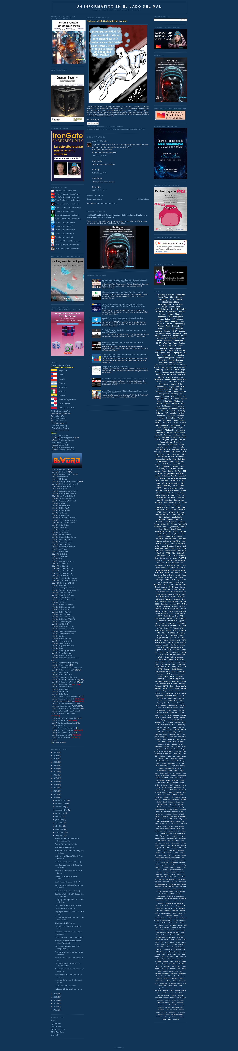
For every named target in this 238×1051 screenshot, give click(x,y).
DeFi (184, 585)
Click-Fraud (182, 664)
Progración (159, 949)
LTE (171, 790)
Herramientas (180, 372)
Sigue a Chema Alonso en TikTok (67, 204)
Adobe (164, 633)
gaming (174, 440)
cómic (173, 495)
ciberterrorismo (161, 621)
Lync (184, 927)
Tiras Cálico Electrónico (68, 580)
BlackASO (165, 778)
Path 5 (172, 548)
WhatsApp (167, 343)
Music (184, 650)
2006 (55, 1010)
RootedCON (171, 763)
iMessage (159, 674)
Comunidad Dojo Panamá (66, 400)
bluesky (175, 980)
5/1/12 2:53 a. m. (99, 173)
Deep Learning (166, 367)
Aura (175, 343)
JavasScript (182, 920)
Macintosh (174, 758)
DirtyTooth (160, 553)
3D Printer (171, 568)
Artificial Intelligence (175, 316)
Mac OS (171, 930)
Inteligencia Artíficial (172, 918)
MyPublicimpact (56, 1026)
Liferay (180, 925)
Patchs (179, 734)
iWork (169, 717)
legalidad (174, 478)
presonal (181, 1009)
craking (156, 983)
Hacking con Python (66, 655)
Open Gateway (176, 529)
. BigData (166, 874)
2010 (55, 997)
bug (156, 353)
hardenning (158, 997)
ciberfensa (173, 860)
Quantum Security (65, 474)
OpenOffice (182, 539)
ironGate (167, 1002)
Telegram (165, 440)
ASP (158, 698)
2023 (55, 762)
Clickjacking (174, 635)
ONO (184, 939)
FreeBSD (160, 903)
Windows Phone (173, 643)
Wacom (165, 971)
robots (157, 464)
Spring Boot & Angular (66, 595)
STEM (162, 956)
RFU (184, 949)
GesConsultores (169, 905)
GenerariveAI (169, 903)
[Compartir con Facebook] (95, 123)
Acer (179, 877)
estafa (180, 985)
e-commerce (180, 543)
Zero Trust (175, 765)
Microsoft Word (167, 708)
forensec (183, 990)
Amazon (173, 437)
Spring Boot (63, 585)
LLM (173, 319)
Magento (163, 705)
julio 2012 (59, 816)
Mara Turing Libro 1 (65, 544)
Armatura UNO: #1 (66, 576)
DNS (173, 396)
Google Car (158, 753)
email (176, 659)
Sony (164, 739)
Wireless (158, 423)
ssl (163, 464)
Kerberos (169, 732)
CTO (173, 724)
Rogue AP (159, 712)
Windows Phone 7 (173, 976)
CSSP (174, 889)
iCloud (164, 717)
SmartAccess (172, 959)
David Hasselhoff (174, 594)
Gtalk (158, 787)
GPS (163, 411)
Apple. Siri (174, 881)
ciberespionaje (163, 394)
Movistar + (175, 403)
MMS (166, 930)
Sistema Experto (161, 959)
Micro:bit (178, 792)
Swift (163, 852)
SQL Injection (180, 350)
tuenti (183, 541)
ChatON (158, 891)
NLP (173, 840)
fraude (179, 362)
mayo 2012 (59, 823)
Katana (170, 922)
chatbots (182, 556)
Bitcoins (175, 389)
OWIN (166, 942)
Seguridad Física (164, 389)
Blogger (178, 546)
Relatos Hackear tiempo (67, 537)
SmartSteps (172, 850)
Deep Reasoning (161, 587)
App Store (162, 623)
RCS (169, 845)
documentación (161, 498)
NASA (166, 939)
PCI (164, 794)
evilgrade (181, 814)
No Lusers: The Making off (64, 847)
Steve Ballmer (173, 963)
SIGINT (169, 954)
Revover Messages (174, 951)
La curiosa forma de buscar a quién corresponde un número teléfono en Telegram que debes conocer (123, 319)
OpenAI (180, 418)
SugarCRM (182, 963)
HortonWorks (158, 831)
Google (164, 307)
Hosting (168, 756)
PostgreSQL (164, 736)
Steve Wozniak (175, 640)
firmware (177, 990)
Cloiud (171, 891)
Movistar (182, 367)
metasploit (166, 355)
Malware (178, 314)
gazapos (166, 995)
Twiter (178, 966)
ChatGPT (174, 338)
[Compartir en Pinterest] (97, 123)
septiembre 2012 (61, 810)
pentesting (162, 300)
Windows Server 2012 (66, 699)
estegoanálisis (173, 601)
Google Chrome (163, 403)
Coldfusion (178, 751)
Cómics (159, 341)
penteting (183, 816)
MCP (175, 790)
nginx (156, 773)
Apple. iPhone (182, 881)
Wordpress (161, 416)
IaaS (157, 833)
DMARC (166, 727)
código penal (164, 862)
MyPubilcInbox (160, 710)
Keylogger (163, 836)
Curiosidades (176, 297)
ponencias (169, 1009)
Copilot (170, 700)
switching (166, 746)
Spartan (158, 963)
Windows (160, 324)
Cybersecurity (174, 527)
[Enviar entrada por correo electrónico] (123, 126)
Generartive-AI (178, 903)
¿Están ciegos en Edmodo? (65, 908)
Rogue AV (158, 848)
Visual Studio (174, 609)
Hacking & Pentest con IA (68, 482)
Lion (178, 650)
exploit (173, 384)
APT (178, 454)
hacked (169, 432)
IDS (175, 638)
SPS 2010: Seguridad (65, 730)
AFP (170, 819)
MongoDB (159, 734)
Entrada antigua (143, 199)
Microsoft (162, 345)
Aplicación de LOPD (65, 735)
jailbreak (159, 413)
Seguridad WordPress (66, 634)
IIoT (185, 913)
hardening (162, 316)
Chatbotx (165, 891)
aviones (161, 768)
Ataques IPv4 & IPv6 (66, 447)
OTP (156, 572)
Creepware (175, 780)
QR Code (182, 710)
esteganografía (169, 473)
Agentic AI (182, 514)
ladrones (174, 744)
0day (165, 534)
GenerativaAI (159, 905)
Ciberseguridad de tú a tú (67, 520)
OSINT (61, 559)
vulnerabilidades (168, 546)
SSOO (165, 850)
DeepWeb (164, 604)
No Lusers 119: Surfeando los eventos (68, 989)
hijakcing (172, 997)
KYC (156, 836)
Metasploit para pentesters (71, 696)
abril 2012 (59, 826)
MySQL (182, 413)
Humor (113, 129)
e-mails (159, 534)
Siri (178, 512)
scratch (182, 674)
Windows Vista (168, 372)
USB (156, 551)
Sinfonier (172, 512)
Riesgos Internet (64, 597)
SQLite (174, 589)
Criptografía (177, 353)
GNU (164, 650)
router (184, 773)
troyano (173, 514)
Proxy (172, 461)
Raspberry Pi (63, 556)
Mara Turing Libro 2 (65, 542)
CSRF (176, 577)
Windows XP (170, 430)
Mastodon (157, 640)
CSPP (163, 560)
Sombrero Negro (64, 530)
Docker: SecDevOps (66, 605)
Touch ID (182, 852)
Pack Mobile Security (59, 426)
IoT (184, 396)
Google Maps (159, 667)
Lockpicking (175, 836)
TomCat (176, 852)
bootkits (158, 717)
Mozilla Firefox (177, 517)
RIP (161, 951)
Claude (184, 452)
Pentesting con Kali (67, 438)
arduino (166, 541)
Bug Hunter (63, 469)
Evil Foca (178, 471)
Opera (173, 597)
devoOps (182, 862)
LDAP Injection (162, 461)
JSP (163, 732)
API (179, 502)
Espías (157, 785)
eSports (175, 814)
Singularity (171, 802)
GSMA (160, 616)
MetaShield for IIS (172, 838)
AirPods (163, 698)
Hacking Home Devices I (68, 494)
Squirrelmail (180, 850)
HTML (159, 512)
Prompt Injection (166, 442)
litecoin (181, 744)
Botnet (176, 490)
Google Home (173, 587)
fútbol (182, 659)
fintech (171, 990)
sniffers (157, 546)
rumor (167, 1014)
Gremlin (163, 683)
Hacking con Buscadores (67, 723)
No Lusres (178, 939)
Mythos (169, 710)
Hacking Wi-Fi (64, 551)
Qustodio (163, 845)
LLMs (168, 333)
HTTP (158, 440)
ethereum (171, 498)
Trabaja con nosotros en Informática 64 (69, 937)
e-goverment (172, 488)
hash (175, 770)
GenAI (166, 321)
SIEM (163, 954)
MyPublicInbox (56, 1024)
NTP (184, 792)
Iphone (159, 321)
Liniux (161, 927)
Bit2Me (170, 471)
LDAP (168, 454)
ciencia (157, 693)
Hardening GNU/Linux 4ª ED (69, 680)
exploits (160, 447)
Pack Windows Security (60, 428)
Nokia (177, 840)
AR (165, 877)
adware (162, 478)
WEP (169, 855)
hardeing (180, 995)
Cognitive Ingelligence (176, 679)
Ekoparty (61, 383)
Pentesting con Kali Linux (68, 677)
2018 (55, 778)
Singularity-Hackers (58, 1029)
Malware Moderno (65, 535)
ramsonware (181, 1012)
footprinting (167, 485)
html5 (175, 630)
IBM (172, 507)
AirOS (183, 877)
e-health (158, 611)
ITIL (163, 915)
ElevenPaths (172, 312)
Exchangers (182, 898)
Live (167, 758)
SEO (165, 502)
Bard (176, 519)
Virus (157, 592)
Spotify (168, 531)
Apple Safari (172, 623)
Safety (176, 956)
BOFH (172, 676)
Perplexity (158, 502)
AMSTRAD (182, 558)
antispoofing (181, 671)
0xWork (173, 874)
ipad (165, 382)
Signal (165, 802)
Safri (181, 956)
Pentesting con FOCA (66, 670)
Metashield (159, 539)
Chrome (182, 440)
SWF (171, 956)
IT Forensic (62, 387)
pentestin (182, 717)
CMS (166, 635)
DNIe (183, 568)
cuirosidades (172, 983)
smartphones (165, 775)
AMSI (175, 819)
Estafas (182, 343)
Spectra (182, 331)
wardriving (168, 696)
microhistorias (179, 432)
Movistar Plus (175, 481)
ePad (184, 983)
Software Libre (161, 408)
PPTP (184, 667)
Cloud (165, 428)
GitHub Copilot (169, 616)
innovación (162, 360)
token (174, 454)
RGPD (157, 951)
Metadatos (177, 333)
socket (165, 1017)
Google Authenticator (163, 570)
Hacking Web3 (64, 508)
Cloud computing (179, 391)
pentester (158, 490)
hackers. (173, 995)
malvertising (158, 746)
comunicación (169, 768)
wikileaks (181, 510)
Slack (178, 802)
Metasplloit (176, 932)
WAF (181, 628)
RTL (172, 797)
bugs (183, 370)
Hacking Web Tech (65, 638)
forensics (170, 519)
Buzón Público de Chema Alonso (67, 197)
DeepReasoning (162, 638)
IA (173, 300)
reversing (172, 502)
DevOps (166, 543)
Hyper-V (170, 787)
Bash (157, 724)
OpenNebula (182, 944)
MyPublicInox (180, 937)
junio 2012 (59, 820)
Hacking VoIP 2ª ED (66, 689)
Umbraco (172, 968)
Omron (178, 942)
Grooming (160, 703)
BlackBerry (160, 679)
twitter (170, 350)
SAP (155, 799)
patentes (163, 662)
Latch (167, 319)
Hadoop (174, 667)
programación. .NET (161, 1012)
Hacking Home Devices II (68, 484)
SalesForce (166, 799)
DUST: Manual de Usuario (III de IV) (68, 862)
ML (168, 524)
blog (182, 389)
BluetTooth (179, 886)
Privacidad (178, 304)
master (182, 645)
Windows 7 (158, 379)
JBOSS (158, 790)
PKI (180, 626)
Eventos (106, 129)
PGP (167, 548)
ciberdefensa (179, 691)
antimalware (173, 408)
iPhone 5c (165, 867)
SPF (169, 556)
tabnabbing (181, 1017)
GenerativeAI (161, 350)
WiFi (176, 367)
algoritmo (177, 599)
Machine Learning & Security (69, 590)
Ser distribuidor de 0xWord (60, 411)
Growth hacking (166, 729)
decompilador (174, 862)
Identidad (174, 321)
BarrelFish (158, 886)
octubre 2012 (60, 807)
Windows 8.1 (164, 592)
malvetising (180, 1002)
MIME (161, 930)
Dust (162, 510)
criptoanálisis (175, 541)
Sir (185, 956)
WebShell (158, 973)
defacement (170, 693)
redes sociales (178, 406)
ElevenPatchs (159, 898)
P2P (181, 519)
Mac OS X (167, 423)
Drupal (183, 681)
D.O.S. (171, 585)
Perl (184, 734)
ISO (159, 915)
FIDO (157, 901)
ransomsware (177, 773)
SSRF (177, 712)
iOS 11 (179, 997)
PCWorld (158, 435)
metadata (173, 413)
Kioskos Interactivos (178, 703)
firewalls (167, 744)
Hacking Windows (65, 612)
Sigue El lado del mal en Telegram (67, 200)
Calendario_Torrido (162, 507)
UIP (163, 968)
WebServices (161, 807)
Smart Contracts (176, 572)
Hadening (175, 910)
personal (160, 338)
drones (168, 558)
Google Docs (159, 908)
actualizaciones (171, 807)
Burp (183, 821)
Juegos (171, 387)
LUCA (158, 343)
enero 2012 (59, 836)
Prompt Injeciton (168, 949)
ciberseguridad (164, 304)
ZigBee (181, 978)
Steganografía (181, 686)
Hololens (157, 913)
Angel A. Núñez (98, 141)
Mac (173, 493)
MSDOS (158, 626)
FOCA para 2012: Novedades (65, 986)
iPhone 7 (172, 867)
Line (168, 836)
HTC (161, 910)
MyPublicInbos (160, 937)
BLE (178, 568)
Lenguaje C (161, 758)
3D (181, 601)
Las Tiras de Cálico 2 (67, 523)
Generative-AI (179, 341)
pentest (161, 319)
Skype (167, 572)
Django (182, 782)
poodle (175, 1009)
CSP (169, 889)
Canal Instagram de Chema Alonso (67, 248)
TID (156, 478)
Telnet (173, 966)
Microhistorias (64, 692)
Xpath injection (166, 741)
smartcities (171, 662)
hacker (173, 522)
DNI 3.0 (172, 893)
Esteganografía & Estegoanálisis (70, 667)
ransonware (167, 872)
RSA (172, 543)
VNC (165, 855)
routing (157, 775)
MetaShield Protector (169, 476)
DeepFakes (181, 379)
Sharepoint (182, 618)
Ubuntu (175, 423)
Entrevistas (166, 336)
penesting (181, 1005)
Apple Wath (165, 881)
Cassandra (181, 889)
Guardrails (176, 729)
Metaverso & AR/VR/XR (67, 501)
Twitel (168, 522)
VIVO (169, 715)
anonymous (179, 657)
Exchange (164, 785)
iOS (166, 338)
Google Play (171, 418)
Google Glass (177, 753)
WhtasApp (174, 973)
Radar (166, 951)
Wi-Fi (168, 671)
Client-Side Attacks (65, 614)
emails (175, 985)
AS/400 (170, 877)
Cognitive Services (175, 360)
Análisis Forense (64, 609)
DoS (170, 638)
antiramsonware (159, 980)
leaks (171, 611)
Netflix (167, 580)
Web (176, 971)
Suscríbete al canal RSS (64, 237)
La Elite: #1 (64, 564)
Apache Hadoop (172, 698)
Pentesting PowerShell (67, 651)
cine (168, 478)
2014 (55, 791)
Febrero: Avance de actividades (66, 844)
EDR (175, 700)
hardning (166, 997)
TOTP (159, 488)
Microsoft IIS (174, 761)
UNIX (161, 715)
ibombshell (174, 645)
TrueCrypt (170, 739)
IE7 (179, 638)
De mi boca (179, 893)
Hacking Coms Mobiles (67, 713)
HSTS (167, 667)
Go (158, 683)
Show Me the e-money (67, 561)
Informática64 (131, 110)
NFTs (183, 481)
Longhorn (183, 836)
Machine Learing (180, 930)
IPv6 (177, 387)
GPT (170, 399)
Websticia (168, 599)
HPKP (178, 828)
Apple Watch (159, 749)
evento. (176, 988)
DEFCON (178, 585)
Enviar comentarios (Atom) (106, 203)
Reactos (177, 797)
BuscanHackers (166, 724)
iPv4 (183, 425)
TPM (161, 966)
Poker (181, 794)
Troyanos (177, 442)
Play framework (175, 843)
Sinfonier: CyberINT (66, 641)
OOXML (171, 457)
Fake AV (171, 785)
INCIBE (170, 831)
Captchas (175, 534)
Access (178, 746)
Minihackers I (64, 479)
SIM (169, 589)
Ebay (164, 826)
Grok (184, 753)
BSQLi (165, 585)
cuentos (172, 565)
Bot (184, 601)
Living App (165, 437)
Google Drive (167, 753)
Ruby (179, 548)
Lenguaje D (173, 925)
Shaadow (183, 799)
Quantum (167, 435)
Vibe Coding (164, 655)
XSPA (173, 671)
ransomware (168, 490)
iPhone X (179, 867)
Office (162, 449)
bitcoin (173, 374)
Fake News (160, 454)
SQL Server (166, 420)
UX (165, 715)
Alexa (170, 505)
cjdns (157, 862)
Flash (176, 826)
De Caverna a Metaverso (67, 518)
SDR (178, 763)
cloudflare (180, 416)
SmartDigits (180, 959)
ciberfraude (159, 811)
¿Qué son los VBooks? (60, 435)
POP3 (168, 794)
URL (167, 968)
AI (170, 300)
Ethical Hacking (64, 445)
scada (175, 558)
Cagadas (176, 749)
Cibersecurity (181, 724)
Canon (168, 823)
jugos (173, 1002)
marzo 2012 (59, 829)
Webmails (161, 519)
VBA (178, 968)
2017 (55, 781)
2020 (55, 772)
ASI (175, 877)
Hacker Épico (63, 694)
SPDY (174, 954)
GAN (181, 577)
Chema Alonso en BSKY (64, 226)
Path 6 (158, 763)
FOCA (174, 331)
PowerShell (163, 362)
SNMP (172, 712)
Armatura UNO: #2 (66, 573)
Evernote (170, 826)
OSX (159, 794)
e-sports (169, 630)
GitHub (163, 524)
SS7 (160, 799)
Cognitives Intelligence (163, 681)
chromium (183, 809)
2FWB (160, 676)
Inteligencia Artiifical (179, 833)
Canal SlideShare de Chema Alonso (68, 241)
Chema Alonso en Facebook (65, 230)
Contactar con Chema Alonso (65, 191)
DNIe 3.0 (173, 727)
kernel (184, 575)
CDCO (160, 700)
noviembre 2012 (61, 803)
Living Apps (167, 401)
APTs (172, 746)
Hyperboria (177, 787)
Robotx (184, 951)
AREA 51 (61, 395)
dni (181, 768)
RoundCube (174, 848)
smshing (173, 775)
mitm (174, 355)
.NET (158, 411)
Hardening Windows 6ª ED (67, 718)
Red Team (62, 602)
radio (182, 447)
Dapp (158, 782)
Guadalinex (182, 908)
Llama (182, 466)
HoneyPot (167, 703)
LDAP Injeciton (158, 925)
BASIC (166, 676)
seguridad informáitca (177, 720)
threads (182, 872)
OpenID (174, 944)
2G (181, 695)
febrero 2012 (60, 832)
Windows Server (162, 374)
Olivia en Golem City (67, 486)
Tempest (166, 609)
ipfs (185, 867)
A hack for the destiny (66, 617)
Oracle (158, 420)
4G (159, 647)
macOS (160, 500)
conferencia (160, 432)
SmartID (183, 652)
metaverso (174, 447)
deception (180, 741)
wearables (159, 874)
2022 (55, 765)
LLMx (166, 925)
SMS (182, 403)
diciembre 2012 (61, 800)
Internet (161, 329)
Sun (182, 563)
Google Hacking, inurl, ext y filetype (115, 367)
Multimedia (167, 606)
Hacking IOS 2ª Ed (65, 675)
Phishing (159, 370)
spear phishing (161, 568)
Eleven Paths (177, 326)
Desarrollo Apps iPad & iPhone (70, 704)
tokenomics (159, 391)
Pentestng (166, 843)
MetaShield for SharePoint (164, 932)
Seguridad (181, 589)
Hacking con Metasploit (67, 607)
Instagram (164, 481)
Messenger (159, 580)
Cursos (162, 314)
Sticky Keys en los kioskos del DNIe (68, 905)
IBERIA (180, 913)
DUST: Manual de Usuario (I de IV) (67, 891)
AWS (158, 633)
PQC (178, 580)
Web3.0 (183, 739)
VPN (178, 495)
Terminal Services (179, 464)
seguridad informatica (177, 1014)
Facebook (168, 341)
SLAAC (165, 686)
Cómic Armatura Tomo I (67, 600)
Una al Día (61, 725)
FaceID (181, 700)
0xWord (53, 1021)
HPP (156, 756)
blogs (157, 399)
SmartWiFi (160, 522)
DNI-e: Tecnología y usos (67, 728)
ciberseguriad (182, 980)
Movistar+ (182, 476)
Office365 (180, 553)
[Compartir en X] (92, 123)
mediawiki (159, 1005)
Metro (182, 932)
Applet (167, 749)
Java (157, 449)
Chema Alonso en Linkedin (64, 233)
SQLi (165, 512)
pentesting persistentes (176, 869)
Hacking (161, 294)
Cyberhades (55, 1035)
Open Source (164, 384)
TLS (157, 655)
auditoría (163, 348)
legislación (180, 493)
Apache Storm (182, 879)
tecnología (168, 577)
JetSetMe (163, 922)
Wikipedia (176, 715)
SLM (175, 618)
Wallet (177, 688)
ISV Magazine (182, 831)
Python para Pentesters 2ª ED (69, 658)
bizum (170, 809)
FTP (172, 614)
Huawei (174, 913)
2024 (55, 759)
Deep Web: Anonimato (66, 646)
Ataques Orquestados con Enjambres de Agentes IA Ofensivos (124, 379)
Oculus (172, 942)
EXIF (159, 826)
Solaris (184, 961)
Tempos (167, 331)
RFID (181, 616)
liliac (159, 869)
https (166, 447)
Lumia (179, 927)
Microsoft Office (170, 539)
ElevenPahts (182, 623)
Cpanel (168, 780)
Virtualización (160, 671)
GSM (160, 517)
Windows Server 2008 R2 (172, 857)
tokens (176, 382)
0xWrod (179, 874)
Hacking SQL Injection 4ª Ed (69, 708)
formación (160, 312)
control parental (161, 594)
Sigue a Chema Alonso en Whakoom (68, 208)
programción (172, 1012)
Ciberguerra (63, 489)
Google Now (168, 908)
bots (182, 461)
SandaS (183, 712)
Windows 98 (182, 973)
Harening (182, 910)
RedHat (169, 618)
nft (163, 483)
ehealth (164, 611)
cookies (170, 659)
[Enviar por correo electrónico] (88, 123)
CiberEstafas (63, 532)
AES (164, 722)
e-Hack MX (62, 391)
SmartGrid (158, 961)
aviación (182, 765)
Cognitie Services (180, 891)
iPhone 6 (157, 816)
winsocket (176, 1019)
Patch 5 (174, 947)
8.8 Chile (61, 375)
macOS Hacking (64, 624)
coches (183, 609)
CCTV (171, 778)
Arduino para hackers (66, 440)
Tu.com (174, 524)
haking (184, 865)
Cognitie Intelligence (167, 751)
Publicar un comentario (95, 196)
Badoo (184, 884)
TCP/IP (184, 640)
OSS (162, 942)
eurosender (169, 988)
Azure (164, 471)
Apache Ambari (159, 879)
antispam (182, 531)
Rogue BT (166, 848)
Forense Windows (64, 737)
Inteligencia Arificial (166, 833)
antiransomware (169, 582)
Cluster (61, 648)
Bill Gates (179, 676)
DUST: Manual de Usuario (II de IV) (67, 882)
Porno (175, 683)
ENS (184, 546)
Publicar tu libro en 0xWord (60, 365)
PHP (166, 413)
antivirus (159, 541)
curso (165, 488)
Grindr (175, 908)
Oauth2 (168, 563)
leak (159, 428)
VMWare (180, 804)
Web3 (168, 353)
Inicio (120, 199)
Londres (173, 927)
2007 (55, 1007)
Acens (184, 746)
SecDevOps (181, 597)
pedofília (174, 1005)
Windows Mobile (160, 643)
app (166, 565)
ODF (182, 483)
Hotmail (183, 527)
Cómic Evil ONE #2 (67, 583)
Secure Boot (175, 799)
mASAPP (175, 717)
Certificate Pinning (172, 647)
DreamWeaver (171, 896)
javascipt (181, 770)
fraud (179, 865)
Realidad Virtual (160, 618)
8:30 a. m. (119, 126)
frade (158, 992)
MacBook (165, 626)
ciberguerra (180, 430)
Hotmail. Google (165, 913)
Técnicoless (161, 445)
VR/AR (177, 507)
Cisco (174, 664)
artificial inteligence (160, 809)
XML (159, 741)
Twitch (160, 855)
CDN (176, 778)
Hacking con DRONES (67, 619)
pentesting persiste (177, 1007)
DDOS (157, 604)
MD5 (157, 930)
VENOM (183, 968)
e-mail (181, 338)
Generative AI (161, 387)
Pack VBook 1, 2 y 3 (59, 443)
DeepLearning (179, 500)
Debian (158, 543)
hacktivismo (181, 498)
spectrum (171, 1017)
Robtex (184, 797)
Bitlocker (181, 698)
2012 (55, 797)
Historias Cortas (64, 506)
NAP (169, 840)
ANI (162, 877)
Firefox (167, 396)
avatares (183, 643)
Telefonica (157, 688)
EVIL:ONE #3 (64, 554)
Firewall (157, 476)
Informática (168, 915)
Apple (168, 326)
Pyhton (164, 763)
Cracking (181, 411)
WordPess (167, 978)
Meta (162, 597)
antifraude (183, 715)
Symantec (169, 852)
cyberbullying (159, 630)
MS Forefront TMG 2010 (66, 733)
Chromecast (174, 823)
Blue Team (182, 551)
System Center (162, 804)
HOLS (164, 787)
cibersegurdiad (182, 860)
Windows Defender (161, 976)
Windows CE (176, 855)
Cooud (161, 893)
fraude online (175, 425)
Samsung (167, 669)
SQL (183, 763)
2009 (55, 1000)
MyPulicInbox (159, 939)
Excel (174, 459)
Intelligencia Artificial (166, 920)
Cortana (159, 727)
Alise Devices (165, 821)
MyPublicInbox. (170, 937)
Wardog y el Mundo (65, 687)
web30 (175, 696)
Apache (168, 391)
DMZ (181, 635)
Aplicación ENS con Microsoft (69, 711)
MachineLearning (160, 838)
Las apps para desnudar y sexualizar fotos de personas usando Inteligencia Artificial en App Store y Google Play (124, 281)
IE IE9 (180, 384)
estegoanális (163, 865)
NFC (173, 553)
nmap (156, 662)
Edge (183, 594)
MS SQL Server (178, 485)
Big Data (62, 503)
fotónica (170, 770)
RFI (161, 652)
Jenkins (156, 922)
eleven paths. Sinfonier (165, 985)
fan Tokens (176, 452)
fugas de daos (179, 992)
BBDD (184, 722)
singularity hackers (172, 483)
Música (181, 355)
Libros (172, 309)
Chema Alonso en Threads (64, 211)
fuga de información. (168, 992)
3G (170, 534)
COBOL (162, 823)
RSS (167, 510)
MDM (157, 705)
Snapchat (158, 739)
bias (161, 551)
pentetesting (160, 1009)
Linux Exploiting (64, 672)
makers (181, 488)
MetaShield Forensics (162, 761)
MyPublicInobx (162, 840)
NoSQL (175, 710)
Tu (156, 855)
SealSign (158, 609)
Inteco (181, 915)
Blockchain (180, 358)
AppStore (178, 722)
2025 (55, 756)
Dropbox (158, 650)
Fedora (177, 785)
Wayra (180, 428)
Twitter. (184, 966)
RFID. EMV (178, 949)
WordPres (174, 978)
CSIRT (164, 889)
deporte (158, 645)
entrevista (163, 601)
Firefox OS (176, 901)
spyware (181, 621)
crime (177, 768)
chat (182, 512)
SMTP (160, 669)
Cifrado (158, 372)
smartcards (164, 819)
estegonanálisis (161, 770)
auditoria (166, 860)
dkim (156, 558)
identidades (180, 1000)
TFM (170, 804)
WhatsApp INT (64, 515)
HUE (183, 828)
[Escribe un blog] (90, 123)
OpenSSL (173, 626)
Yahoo (165, 527)
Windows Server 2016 (67, 450)
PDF (177, 461)
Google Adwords (180, 905)
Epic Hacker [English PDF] (68, 663)
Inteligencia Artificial (170, 302)
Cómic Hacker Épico (66, 653)
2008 (55, 1003)
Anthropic (170, 722)
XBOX (175, 531)
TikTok (175, 556)
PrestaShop (173, 736)
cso (163, 693)
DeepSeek (165, 495)
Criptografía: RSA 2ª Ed (67, 682)
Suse (182, 802)
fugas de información (163, 459)
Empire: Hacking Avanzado (68, 578)
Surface (158, 852)
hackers (180, 319)
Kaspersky (165, 790)
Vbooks (175, 628)
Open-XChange (165, 944)
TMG (156, 966)
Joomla (179, 536)
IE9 (157, 597)
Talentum (175, 449)
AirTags (180, 819)
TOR (184, 471)
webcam (174, 510)
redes (178, 348)
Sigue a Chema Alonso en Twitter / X (68, 219)
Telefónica (181, 309)
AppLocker (157, 881)
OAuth (173, 580)
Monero (180, 732)
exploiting (174, 394)
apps (158, 466)
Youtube (159, 382)
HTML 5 (183, 729)
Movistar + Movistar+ (169, 934)
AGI (184, 874)
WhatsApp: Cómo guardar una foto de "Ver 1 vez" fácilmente (123, 292)
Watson (171, 971)
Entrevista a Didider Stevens (65, 923)
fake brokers (172, 865)
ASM (162, 647)
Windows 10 (178, 401)
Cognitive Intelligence (165, 358)
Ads (156, 623)
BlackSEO (177, 505)
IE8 (174, 756)
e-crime (183, 423)
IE (183, 787)
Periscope (181, 947)
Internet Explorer (172, 365)
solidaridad (175, 872)
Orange (182, 761)
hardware (168, 370)
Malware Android (64, 643)
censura (170, 691)
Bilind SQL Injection (168, 886)
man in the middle (167, 816)
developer (176, 435)
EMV (184, 751)
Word (183, 857)
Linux (182, 321)
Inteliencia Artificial (160, 918)
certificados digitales (167, 575)
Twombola (158, 968)
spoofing (161, 418)
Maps (175, 732)
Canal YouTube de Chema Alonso (67, 245)
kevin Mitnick (172, 621)
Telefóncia (167, 966)
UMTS (171, 688)
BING (183, 387)
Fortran (183, 901)
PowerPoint (158, 797)
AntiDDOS (171, 633)
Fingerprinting (179, 324)
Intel (176, 616)
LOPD (168, 493)
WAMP (160, 971)
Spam (162, 353)
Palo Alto (174, 794)
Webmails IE (165, 973)
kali (156, 425)
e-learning (168, 814)
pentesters (168, 500)
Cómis (166, 893)
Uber (174, 804)
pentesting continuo (171, 674)
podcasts (158, 396)
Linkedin (167, 517)
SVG (167, 956)
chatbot (180, 469)
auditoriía (168, 980)
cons (159, 406)
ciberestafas (172, 445)
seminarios (158, 722)
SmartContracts (179, 420)
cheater (175, 809)
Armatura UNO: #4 (66, 568)
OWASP (175, 606)
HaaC (169, 650)
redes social (161, 1014)
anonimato (172, 469)
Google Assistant (170, 828)
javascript (159, 430)
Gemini (176, 399)
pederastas (165, 869)
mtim (165, 1005)
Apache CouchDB (171, 879)
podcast (164, 399)
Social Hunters (64, 525)
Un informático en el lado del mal (119, 6)
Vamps (177, 739)
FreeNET (181, 826)
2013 (55, 794)
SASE (158, 954)
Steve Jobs (160, 599)
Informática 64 (170, 536)
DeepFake (175, 681)
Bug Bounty (63, 549)
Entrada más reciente (94, 199)
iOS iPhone (160, 1000)
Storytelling (63, 513)
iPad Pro (167, 1000)
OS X (167, 597)
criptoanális (163, 983)
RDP (161, 572)
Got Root (62, 636)
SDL (180, 848)
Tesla (156, 715)
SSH (184, 548)
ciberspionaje (161, 659)
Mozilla (181, 708)
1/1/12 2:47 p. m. (99, 155)
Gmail (179, 396)
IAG (159, 732)
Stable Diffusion (177, 669)
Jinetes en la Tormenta (67, 547)
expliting (165, 990)
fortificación (166, 406)
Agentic (157, 471)
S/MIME (165, 712)
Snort (171, 961)
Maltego (180, 758)
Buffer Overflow (165, 664)
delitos (177, 693)
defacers (175, 811)
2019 (55, 775)
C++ (184, 886)
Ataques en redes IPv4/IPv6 (68, 706)
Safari (166, 628)
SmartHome (180, 457)
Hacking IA (63, 472)
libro (181, 394)
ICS (174, 650)
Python (172, 348)
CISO (158, 560)
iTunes (174, 1000)
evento (178, 575)
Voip (183, 495)
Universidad (159, 333)
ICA (179, 667)
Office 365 (175, 563)
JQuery (176, 920)
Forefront (172, 604)
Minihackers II (64, 477)
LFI (183, 638)
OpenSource (159, 531)
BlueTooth (182, 437)
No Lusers (121, 129)
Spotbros (164, 963)
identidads (161, 1002)
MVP (178, 604)
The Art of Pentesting (66, 498)
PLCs (156, 652)
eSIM (156, 865)
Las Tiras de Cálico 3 (67, 496)
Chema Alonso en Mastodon (65, 222)
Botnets (168, 464)
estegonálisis (160, 988)
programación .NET (162, 514)
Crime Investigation (65, 622)
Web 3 (181, 971)
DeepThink (175, 782)
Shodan (174, 411)
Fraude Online (63, 721)
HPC (157, 910)
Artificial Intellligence (161, 884)
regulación (159, 696)
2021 (55, 768)
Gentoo (183, 785)
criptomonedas (172, 377)
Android (161, 326)
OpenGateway (161, 556)
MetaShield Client (173, 705)
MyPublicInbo (180, 934)
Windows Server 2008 (177, 655)
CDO (158, 495)
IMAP (165, 831)
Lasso (184, 756)
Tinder (165, 688)
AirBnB (158, 778)
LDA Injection (183, 922)
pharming (159, 872)
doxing (162, 558)
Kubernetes (63, 527)
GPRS (182, 408)
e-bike (181, 811)
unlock (164, 1019)
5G (184, 695)
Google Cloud (172, 560)
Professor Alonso (60, 418)
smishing (159, 1017)
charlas (170, 314)
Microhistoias (182, 838)
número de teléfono (165, 773)
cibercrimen (159, 365)
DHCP (182, 780)
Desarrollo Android (65, 684)
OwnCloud (167, 947)
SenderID (167, 652)
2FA (181, 377)
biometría (167, 452)
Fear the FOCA (59, 416)
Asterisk (178, 821)
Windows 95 (164, 765)
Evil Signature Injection (171, 898)
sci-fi (184, 565)
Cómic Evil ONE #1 (66, 593)
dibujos (159, 473)
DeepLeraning (161, 896)
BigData (172, 362)
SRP (179, 954)
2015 (55, 788)
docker (181, 445)
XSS (171, 382)
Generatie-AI (160, 828)
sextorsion (182, 630)
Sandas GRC (182, 736)
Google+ (157, 729)
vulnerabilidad (182, 775)
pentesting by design (164, 1007)
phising (157, 819)
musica (176, 816)
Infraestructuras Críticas (67, 631)
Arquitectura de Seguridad (68, 491)
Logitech (166, 927)
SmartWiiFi (165, 961)
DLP (181, 647)
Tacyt (168, 449)
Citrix (184, 435)
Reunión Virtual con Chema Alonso (67, 194)
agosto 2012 (60, 813)
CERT (156, 823)
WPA (157, 765)
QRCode (166, 797)
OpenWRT (160, 947)
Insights (176, 915)
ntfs (169, 1005)
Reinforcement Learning (179, 845)
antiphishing (159, 565)
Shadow (158, 802)
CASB (159, 889)
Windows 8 (164, 425)
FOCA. (163, 901)
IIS (168, 411)
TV (171, 628)
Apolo (172, 821)
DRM (181, 823)
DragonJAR (62, 371)
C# (171, 749)
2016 (55, 785)
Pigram (156, 736)
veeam (169, 1019)
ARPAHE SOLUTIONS (66, 408)
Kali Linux (181, 459)
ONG (164, 589)
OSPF (157, 942)
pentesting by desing (163, 720)
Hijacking (175, 466)
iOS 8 (184, 997)
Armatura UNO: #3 (66, 571)
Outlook (182, 606)
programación (170, 379)
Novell (169, 683)
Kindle (175, 922)
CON (183, 382)
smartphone (166, 466)
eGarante (161, 744)
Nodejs (165, 734)
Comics (99, 129)
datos (159, 483)
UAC (160, 452)
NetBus (172, 939)
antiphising (181, 807)
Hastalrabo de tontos (178, 570)
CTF (165, 700)
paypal (183, 693)
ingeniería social (171, 551)
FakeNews (180, 473)
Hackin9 (162, 756)
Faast (156, 437)
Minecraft (159, 934)
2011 (55, 994)
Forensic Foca (180, 614)
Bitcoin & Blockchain (66, 626)
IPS (175, 831)
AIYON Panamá (63, 404)
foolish (179, 565)
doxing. (179, 983)
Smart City (175, 652)
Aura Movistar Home (174, 884)
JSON (178, 756)
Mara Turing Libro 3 (65, 539)
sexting (160, 577)
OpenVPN (172, 734)
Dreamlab (61, 379)
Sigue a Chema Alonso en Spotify (67, 215)
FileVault (168, 901)
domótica (166, 645)
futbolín (160, 995)
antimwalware (158, 860)
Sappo (172, 686)
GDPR (168, 553)
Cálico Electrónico (60, 421)
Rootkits (165, 640)
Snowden (177, 961)
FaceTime (181, 727)
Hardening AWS (64, 511)
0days (179, 662)
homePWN (158, 867)
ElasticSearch (180, 896)
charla (159, 485)
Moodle (175, 708)
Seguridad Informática (135, 129)
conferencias (174, 307)
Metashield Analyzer (168, 792)
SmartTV (172, 428)
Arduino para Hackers (66, 588)
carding (163, 691)
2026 (55, 752)
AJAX (157, 877)
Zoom (174, 741)
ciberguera (167, 811)
